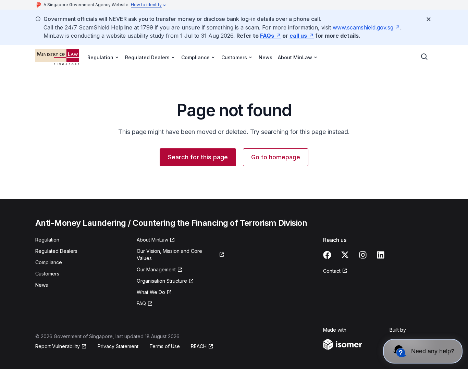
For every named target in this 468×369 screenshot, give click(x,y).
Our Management (156, 269)
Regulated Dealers (56, 251)
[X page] (345, 255)
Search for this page (198, 157)
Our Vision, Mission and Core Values (169, 254)
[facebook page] (327, 255)
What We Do (151, 292)
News (265, 57)
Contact (332, 271)
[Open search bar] (424, 57)
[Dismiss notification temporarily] (428, 19)
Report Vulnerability (57, 346)
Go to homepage (275, 157)
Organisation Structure (162, 281)
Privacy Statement (118, 346)
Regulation (47, 240)
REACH (199, 346)
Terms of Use (164, 346)
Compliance (48, 262)
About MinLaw (152, 240)
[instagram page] (363, 255)
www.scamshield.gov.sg (363, 27)
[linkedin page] (381, 255)
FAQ (141, 303)
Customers (47, 273)
